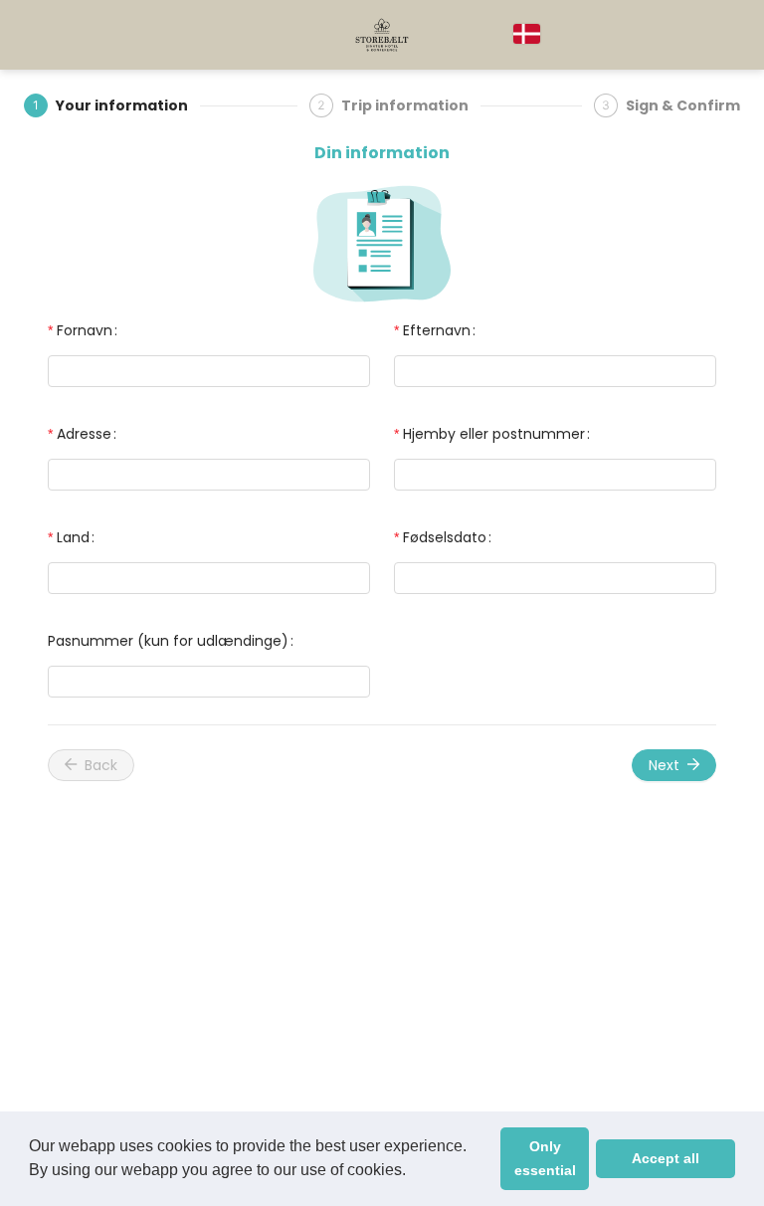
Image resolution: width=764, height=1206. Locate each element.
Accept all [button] (665, 1158)
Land (73, 537)
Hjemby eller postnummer (494, 434)
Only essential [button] (545, 1158)
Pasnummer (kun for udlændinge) (168, 641)
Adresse (84, 434)
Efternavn (437, 330)
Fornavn (84, 330)
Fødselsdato (444, 537)
